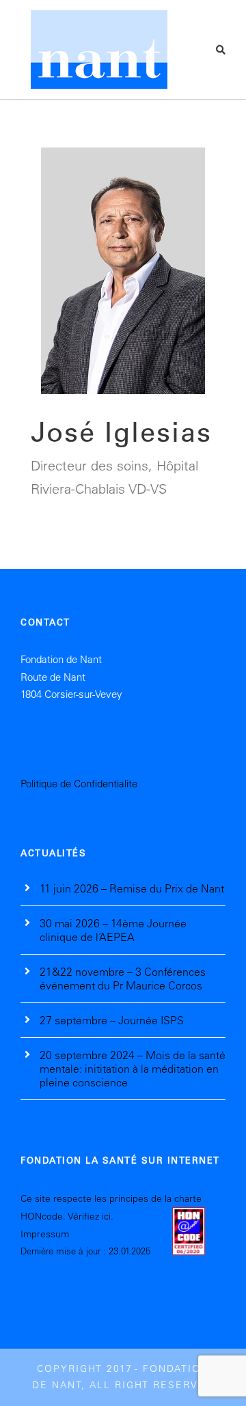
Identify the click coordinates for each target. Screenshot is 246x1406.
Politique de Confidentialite (78, 783)
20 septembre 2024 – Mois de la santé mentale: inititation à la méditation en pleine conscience (133, 1068)
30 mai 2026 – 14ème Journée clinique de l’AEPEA (113, 930)
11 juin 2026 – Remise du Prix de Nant (132, 888)
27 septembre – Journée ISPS (112, 1020)
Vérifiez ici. (90, 1216)
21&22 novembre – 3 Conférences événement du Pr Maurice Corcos (123, 978)
